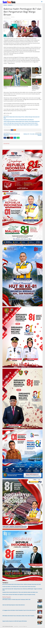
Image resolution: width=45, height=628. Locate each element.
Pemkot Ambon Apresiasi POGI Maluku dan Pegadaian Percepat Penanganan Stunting (18, 594)
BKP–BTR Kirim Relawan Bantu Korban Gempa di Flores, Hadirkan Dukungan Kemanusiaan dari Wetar (21, 584)
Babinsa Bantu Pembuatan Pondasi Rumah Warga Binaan (12, 134)
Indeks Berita (16, 626)
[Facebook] (12, 130)
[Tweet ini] (8, 138)
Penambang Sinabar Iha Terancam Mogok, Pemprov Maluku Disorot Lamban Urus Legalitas (21, 124)
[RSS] (15, 130)
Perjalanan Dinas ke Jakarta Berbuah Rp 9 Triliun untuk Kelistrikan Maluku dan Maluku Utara (20, 592)
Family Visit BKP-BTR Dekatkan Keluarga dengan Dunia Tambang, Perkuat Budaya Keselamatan (22, 121)
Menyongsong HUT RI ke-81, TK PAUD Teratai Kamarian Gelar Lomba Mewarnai (19, 119)
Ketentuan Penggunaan (23, 626)
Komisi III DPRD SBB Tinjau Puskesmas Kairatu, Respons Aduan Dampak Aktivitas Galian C (21, 123)
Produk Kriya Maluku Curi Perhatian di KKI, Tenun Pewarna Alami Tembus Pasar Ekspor (19, 586)
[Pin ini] (11, 138)
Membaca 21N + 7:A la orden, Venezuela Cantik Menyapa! (32, 134)
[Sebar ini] (5, 138)
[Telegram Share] (15, 138)
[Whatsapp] (18, 138)
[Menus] (42, 2)
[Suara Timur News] (9, 1)
